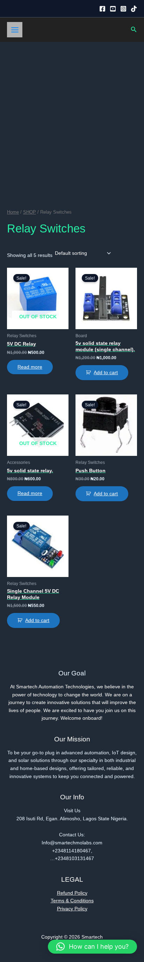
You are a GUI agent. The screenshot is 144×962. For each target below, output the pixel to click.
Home (13, 212)
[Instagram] (123, 9)
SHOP (29, 212)
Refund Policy (72, 893)
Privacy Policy (72, 908)
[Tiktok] (134, 9)
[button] (134, 29)
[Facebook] (102, 9)
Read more (29, 367)
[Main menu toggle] (14, 29)
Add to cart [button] (106, 372)
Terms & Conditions (72, 900)
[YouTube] (113, 9)
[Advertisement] (72, 117)
